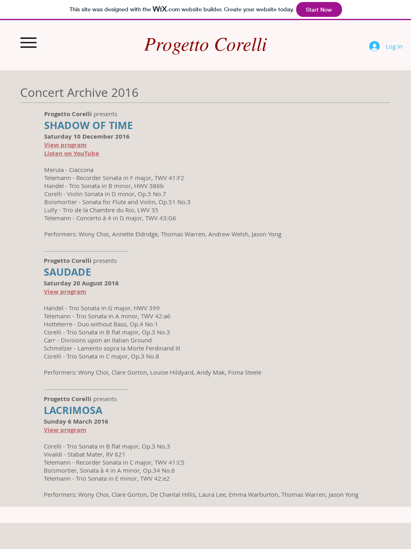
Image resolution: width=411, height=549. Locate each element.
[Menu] (28, 42)
